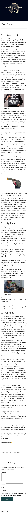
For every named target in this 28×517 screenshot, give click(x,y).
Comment (4, 472)
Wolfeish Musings (6, 512)
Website (3, 490)
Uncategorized (16, 452)
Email (3, 487)
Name (3, 484)
